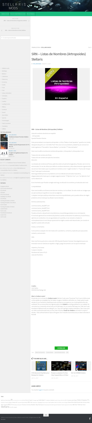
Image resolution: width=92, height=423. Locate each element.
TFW (11, 407)
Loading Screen (6, 104)
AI (12, 399)
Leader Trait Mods (57, 402)
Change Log (35, 400)
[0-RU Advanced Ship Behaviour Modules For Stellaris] (41, 366)
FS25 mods (3, 211)
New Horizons (83, 402)
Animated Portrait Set (17, 400)
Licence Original (64, 402)
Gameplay (4, 96)
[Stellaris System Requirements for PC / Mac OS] (4, 145)
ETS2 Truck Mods (4, 194)
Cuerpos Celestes (49, 352)
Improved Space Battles (22, 402)
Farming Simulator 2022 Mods (8, 202)
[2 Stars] (33, 290)
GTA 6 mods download (6, 188)
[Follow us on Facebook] (90, 418)
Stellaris (5, 406)
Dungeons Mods (4, 186)
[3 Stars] (34, 290)
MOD (75, 402)
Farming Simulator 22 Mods (7, 200)
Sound (3, 112)
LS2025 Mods (3, 209)
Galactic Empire (4, 402)
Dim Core (63, 400)
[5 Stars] (36, 290)
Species (4, 118)
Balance (4, 74)
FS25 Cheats (3, 204)
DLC (66, 400)
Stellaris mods (5, 14)
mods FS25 (3, 215)
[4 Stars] (35, 290)
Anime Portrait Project (27, 400)
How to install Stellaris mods (17, 14)
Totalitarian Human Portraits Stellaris (18, 137)
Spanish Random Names (60, 352)
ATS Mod (2, 192)
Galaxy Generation (6, 93)
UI (12, 407)
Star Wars (82, 405)
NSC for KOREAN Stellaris (78, 373)
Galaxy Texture (12, 402)
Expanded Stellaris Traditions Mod (18, 165)
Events (3, 85)
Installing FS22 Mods (5, 196)
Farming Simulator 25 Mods (7, 207)
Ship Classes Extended (49, 404)
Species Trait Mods (68, 404)
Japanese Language (37, 402)
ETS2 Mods (3, 190)
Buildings (4, 71)
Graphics (4, 98)
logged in (40, 390)
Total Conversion (6, 123)
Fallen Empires (82, 400)
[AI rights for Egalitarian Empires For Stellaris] (4, 153)
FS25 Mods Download (6, 213)
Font (3, 90)
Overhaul (4, 109)
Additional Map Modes (5, 400)
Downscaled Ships (72, 400)
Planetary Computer (17, 404)
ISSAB (31, 402)
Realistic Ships (34, 405)
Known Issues (45, 402)
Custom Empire (57, 400)
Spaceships (5, 115)
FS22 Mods (3, 198)
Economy (4, 82)
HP (16, 402)
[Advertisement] (61, 30)
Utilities (4, 129)
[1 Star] (32, 290)
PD (12, 405)
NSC (9, 404)
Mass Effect (71, 402)
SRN (67, 352)
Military (4, 107)
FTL (88, 400)
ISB (29, 402)
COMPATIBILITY (42, 400)
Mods (78, 402)
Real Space (41, 405)
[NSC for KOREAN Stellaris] (81, 366)
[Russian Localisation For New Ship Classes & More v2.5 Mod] (61, 366)
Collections (5, 76)
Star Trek (77, 405)
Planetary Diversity (26, 405)
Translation (35, 47)
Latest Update (51, 402)
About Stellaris (30, 14)
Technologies (5, 120)
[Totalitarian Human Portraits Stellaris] (4, 137)
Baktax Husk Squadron (40, 352)
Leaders (4, 101)
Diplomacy (5, 79)
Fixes (3, 87)
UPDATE (15, 407)
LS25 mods (3, 217)
